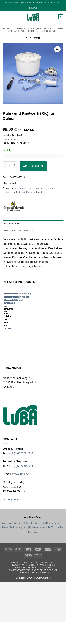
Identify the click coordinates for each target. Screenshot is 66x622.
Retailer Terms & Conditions (33, 567)
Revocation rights (23, 565)
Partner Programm (44, 570)
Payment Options (19, 570)
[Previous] (4, 312)
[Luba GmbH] (20, 414)
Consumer (38, 2)
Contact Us (54, 2)
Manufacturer (11, 2)
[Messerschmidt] (19, 206)
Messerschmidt (48, 31)
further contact (11, 499)
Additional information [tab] (18, 230)
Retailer (25, 2)
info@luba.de (20, 474)
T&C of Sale (47, 562)
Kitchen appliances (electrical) (31, 28)
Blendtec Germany (34, 523)
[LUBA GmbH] (33, 17)
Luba (24, 527)
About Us (32, 7)
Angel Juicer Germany (12, 523)
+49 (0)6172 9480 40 (21, 466)
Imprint (15, 562)
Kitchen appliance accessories (35, 29)
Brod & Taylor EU (55, 523)
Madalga (33, 527)
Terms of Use (29, 562)
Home (6, 28)
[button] (5, 16)
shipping (12, 139)
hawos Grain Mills (11, 527)
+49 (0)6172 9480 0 (20, 453)
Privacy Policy (45, 565)
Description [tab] (11, 223)
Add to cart (33, 166)
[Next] (14, 312)
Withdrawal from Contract (33, 572)
